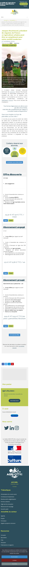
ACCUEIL (14, 482)
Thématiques (6, 490)
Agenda (3, 516)
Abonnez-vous (23, 2)
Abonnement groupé (14, 280)
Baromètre (4, 537)
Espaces (10, 100)
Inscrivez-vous (14, 400)
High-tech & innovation (7, 504)
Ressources (5, 531)
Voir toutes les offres (14, 334)
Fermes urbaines (9, 45)
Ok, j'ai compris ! (14, 556)
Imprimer (16, 43)
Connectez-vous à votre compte (14, 162)
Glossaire (3, 542)
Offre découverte (12, 174)
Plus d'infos (14, 563)
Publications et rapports (7, 545)
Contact (15, 486)
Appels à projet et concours (8, 523)
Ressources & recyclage (7, 506)
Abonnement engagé (14, 227)
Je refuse (14, 560)
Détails (10, 220)
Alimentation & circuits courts (9, 494)
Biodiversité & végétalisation (8, 499)
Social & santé (4, 509)
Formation (3, 521)
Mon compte (23, 4)
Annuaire (3, 535)
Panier (25, 6)
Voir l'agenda (14, 415)
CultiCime (12, 92)
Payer (5, 220)
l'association (5, 100)
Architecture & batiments (7, 496)
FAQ (2, 540)
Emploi (3, 518)
